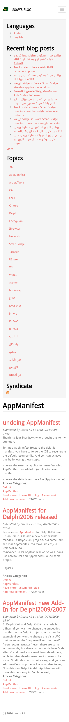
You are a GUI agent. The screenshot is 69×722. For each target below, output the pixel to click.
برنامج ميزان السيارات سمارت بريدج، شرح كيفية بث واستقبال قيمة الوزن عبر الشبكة (38, 139)
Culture (13, 205)
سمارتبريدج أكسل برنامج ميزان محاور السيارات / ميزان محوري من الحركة (36, 101)
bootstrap (15, 290)
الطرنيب (13, 336)
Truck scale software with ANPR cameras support (34, 69)
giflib (12, 298)
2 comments (49, 688)
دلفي (12, 351)
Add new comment (14, 499)
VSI (11, 267)
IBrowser (14, 228)
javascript (15, 305)
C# (11, 190)
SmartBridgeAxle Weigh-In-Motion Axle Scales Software (35, 93)
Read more (10, 495)
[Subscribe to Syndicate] (34, 392)
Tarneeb (14, 251)
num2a (13, 328)
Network (14, 236)
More (9, 149)
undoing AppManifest (31, 422)
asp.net (13, 282)
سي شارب (15, 359)
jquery (13, 313)
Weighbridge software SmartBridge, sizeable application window (36, 85)
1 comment (49, 495)
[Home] (6, 9)
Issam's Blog (21, 9)
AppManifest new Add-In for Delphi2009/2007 (34, 606)
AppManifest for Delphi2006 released (30, 514)
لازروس (13, 367)
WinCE (13, 275)
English (18, 37)
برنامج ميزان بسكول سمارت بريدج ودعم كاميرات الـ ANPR (37, 77)
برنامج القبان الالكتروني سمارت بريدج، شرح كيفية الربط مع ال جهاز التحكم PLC (38, 129)
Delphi (13, 213)
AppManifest (17, 174)
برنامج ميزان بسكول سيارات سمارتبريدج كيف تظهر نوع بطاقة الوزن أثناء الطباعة (37, 59)
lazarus (13, 321)
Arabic (18, 33)
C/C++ (13, 198)
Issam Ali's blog (29, 495)
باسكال (13, 344)
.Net (11, 167)
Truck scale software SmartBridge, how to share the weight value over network (36, 111)
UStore (13, 259)
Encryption (16, 221)
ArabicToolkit (17, 182)
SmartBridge (17, 244)
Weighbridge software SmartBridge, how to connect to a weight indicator (37, 121)
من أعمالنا (15, 374)
